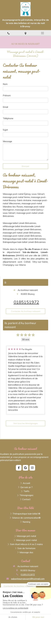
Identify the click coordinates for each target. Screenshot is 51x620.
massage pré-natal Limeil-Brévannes (21, 232)
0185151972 (26, 302)
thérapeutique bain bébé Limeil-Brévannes (24, 238)
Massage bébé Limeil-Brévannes (19, 223)
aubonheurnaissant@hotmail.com (27, 578)
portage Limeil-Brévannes (28, 229)
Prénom (7, 95)
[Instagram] (32, 468)
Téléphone (8, 118)
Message (7, 141)
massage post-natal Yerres (16, 197)
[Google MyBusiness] (25, 468)
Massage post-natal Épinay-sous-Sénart (23, 194)
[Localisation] (25, 33)
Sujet (5, 129)
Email (5, 107)
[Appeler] (8, 33)
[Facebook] (19, 468)
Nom (5, 84)
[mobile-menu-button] (42, 33)
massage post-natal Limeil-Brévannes (22, 235)
